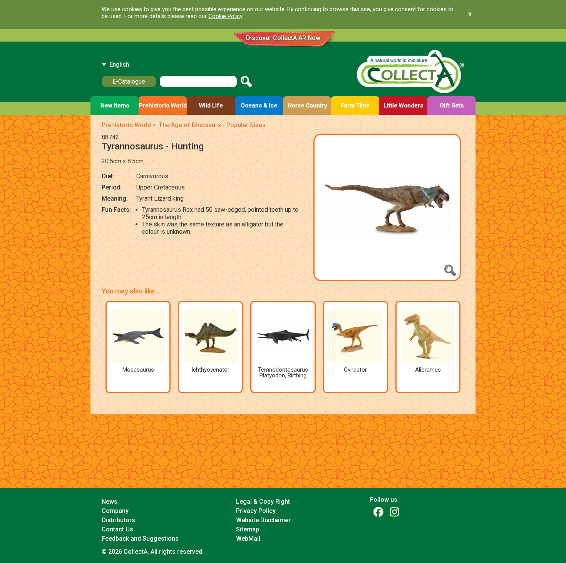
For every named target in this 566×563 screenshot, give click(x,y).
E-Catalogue (128, 81)
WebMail (248, 538)
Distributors (118, 520)
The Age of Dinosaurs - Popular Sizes (212, 125)
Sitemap (247, 529)
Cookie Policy (225, 16)
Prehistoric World (126, 125)
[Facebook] (378, 511)
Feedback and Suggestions (140, 538)
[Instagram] (394, 511)
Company (115, 510)
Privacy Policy (256, 510)
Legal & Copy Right (263, 501)
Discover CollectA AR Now (283, 38)
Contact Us (117, 529)
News (109, 501)
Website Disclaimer (263, 520)
